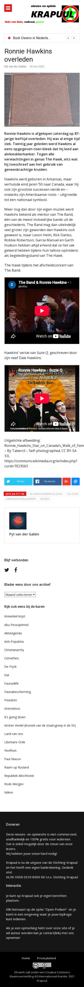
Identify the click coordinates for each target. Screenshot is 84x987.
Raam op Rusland (16, 767)
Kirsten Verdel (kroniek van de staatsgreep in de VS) (40, 725)
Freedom (10, 700)
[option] (44, 38)
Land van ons (13, 734)
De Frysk (10, 666)
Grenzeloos (12, 708)
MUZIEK (44, 498)
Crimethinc (11, 658)
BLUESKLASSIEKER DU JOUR (46, 493)
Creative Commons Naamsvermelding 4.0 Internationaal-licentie (40, 974)
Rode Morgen (13, 784)
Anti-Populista (14, 641)
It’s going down (14, 717)
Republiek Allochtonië (19, 776)
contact (48, 933)
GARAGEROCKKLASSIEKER (21, 498)
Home (26, 958)
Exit (6, 675)
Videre (8, 792)
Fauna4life (11, 683)
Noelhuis (10, 750)
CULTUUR (72, 493)
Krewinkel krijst (14, 616)
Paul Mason (12, 759)
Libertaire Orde (14, 742)
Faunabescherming (17, 692)
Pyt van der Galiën (15, 66)
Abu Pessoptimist (16, 625)
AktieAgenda (13, 633)
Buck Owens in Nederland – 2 (35, 38)
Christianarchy (14, 650)
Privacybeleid (46, 958)
